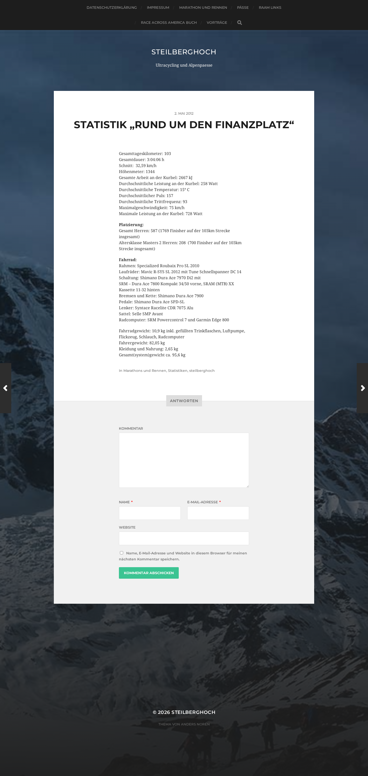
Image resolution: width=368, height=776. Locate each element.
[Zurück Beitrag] (5, 388)
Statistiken (178, 370)
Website (127, 527)
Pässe (243, 7)
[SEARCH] (239, 22)
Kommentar (131, 428)
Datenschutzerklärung (112, 7)
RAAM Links (270, 7)
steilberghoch (183, 52)
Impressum (158, 7)
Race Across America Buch (169, 22)
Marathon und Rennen (203, 7)
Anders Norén (195, 724)
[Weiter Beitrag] (362, 388)
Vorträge (217, 22)
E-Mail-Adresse (204, 502)
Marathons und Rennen (144, 370)
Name (126, 502)
